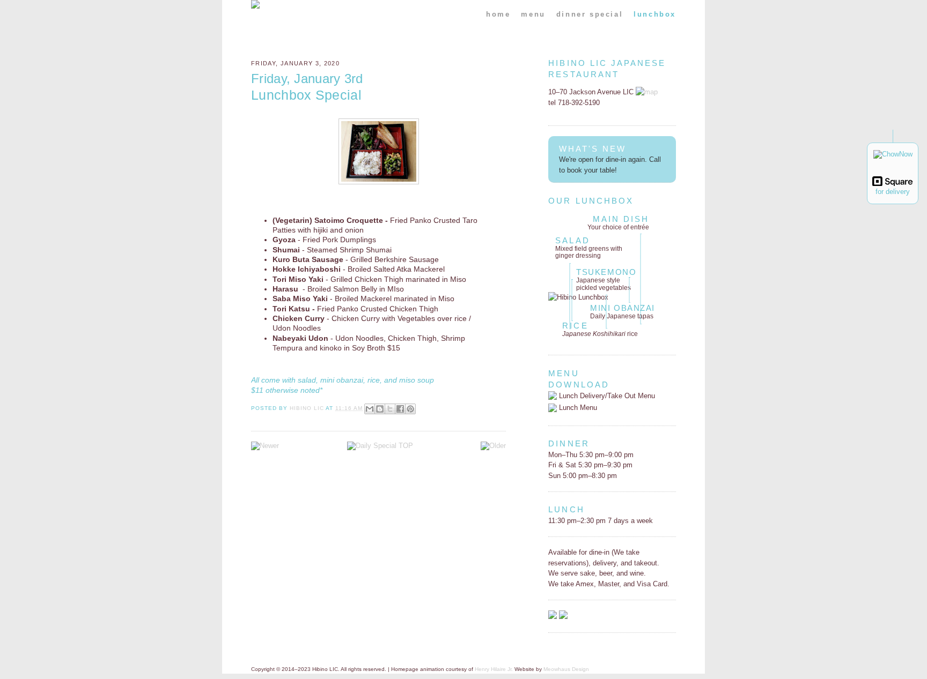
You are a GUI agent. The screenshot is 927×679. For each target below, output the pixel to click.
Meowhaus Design (566, 669)
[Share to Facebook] (400, 409)
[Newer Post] (265, 446)
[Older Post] (493, 446)
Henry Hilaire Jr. (494, 669)
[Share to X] (390, 409)
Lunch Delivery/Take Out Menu (606, 396)
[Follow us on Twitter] (563, 617)
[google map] (647, 92)
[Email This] (369, 409)
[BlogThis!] (379, 409)
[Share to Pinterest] (410, 409)
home (498, 14)
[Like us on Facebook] (552, 617)
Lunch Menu (577, 408)
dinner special (589, 14)
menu (533, 14)
